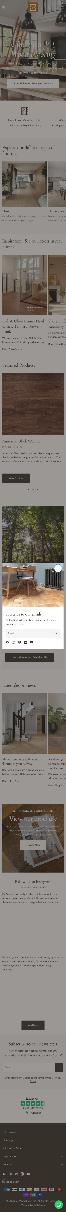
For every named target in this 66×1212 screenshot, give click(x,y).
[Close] (58, 568)
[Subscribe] (56, 633)
